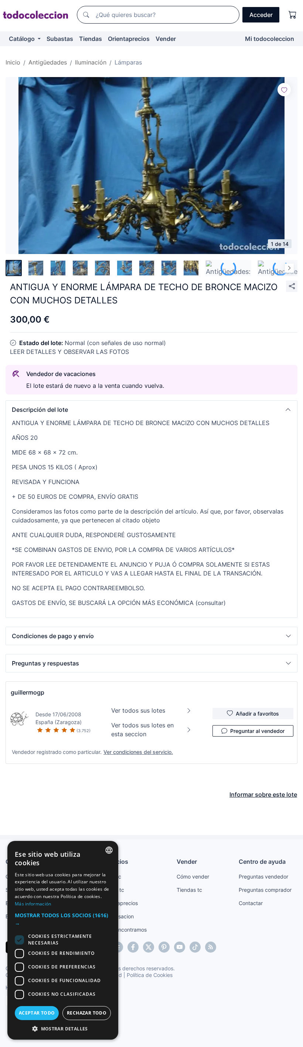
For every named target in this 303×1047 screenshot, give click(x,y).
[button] (151, 409)
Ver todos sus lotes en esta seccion (142, 729)
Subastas (60, 38)
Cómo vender (193, 876)
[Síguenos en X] (148, 947)
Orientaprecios (129, 38)
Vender (166, 38)
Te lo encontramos (124, 929)
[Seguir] (284, 89)
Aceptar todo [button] (37, 1013)
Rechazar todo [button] (86, 1013)
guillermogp (27, 692)
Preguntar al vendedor (257, 731)
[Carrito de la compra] (292, 15)
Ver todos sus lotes (138, 710)
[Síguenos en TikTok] (195, 947)
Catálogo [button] (22, 38)
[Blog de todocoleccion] (210, 947)
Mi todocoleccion (269, 38)
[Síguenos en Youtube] (179, 947)
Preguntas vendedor (263, 876)
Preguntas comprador (265, 890)
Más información (33, 904)
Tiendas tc (189, 890)
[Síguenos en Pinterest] (164, 947)
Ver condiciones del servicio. (138, 752)
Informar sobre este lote (263, 794)
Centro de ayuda (262, 861)
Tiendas (90, 38)
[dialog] (62, 940)
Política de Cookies (150, 975)
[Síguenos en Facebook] (133, 947)
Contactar (251, 903)
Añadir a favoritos (257, 713)
